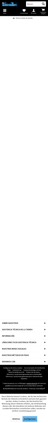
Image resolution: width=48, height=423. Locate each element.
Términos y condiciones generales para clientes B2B (24, 374)
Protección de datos (33, 372)
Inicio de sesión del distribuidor (34, 368)
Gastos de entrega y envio (32, 370)
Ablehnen (16, 419)
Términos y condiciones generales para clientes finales (24, 376)
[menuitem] (43, 11)
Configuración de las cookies (12, 368)
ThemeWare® (40, 389)
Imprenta (24, 379)
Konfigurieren (30, 419)
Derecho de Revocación (16, 372)
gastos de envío (32, 383)
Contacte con (16, 370)
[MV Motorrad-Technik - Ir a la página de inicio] (12, 4)
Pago (9, 370)
